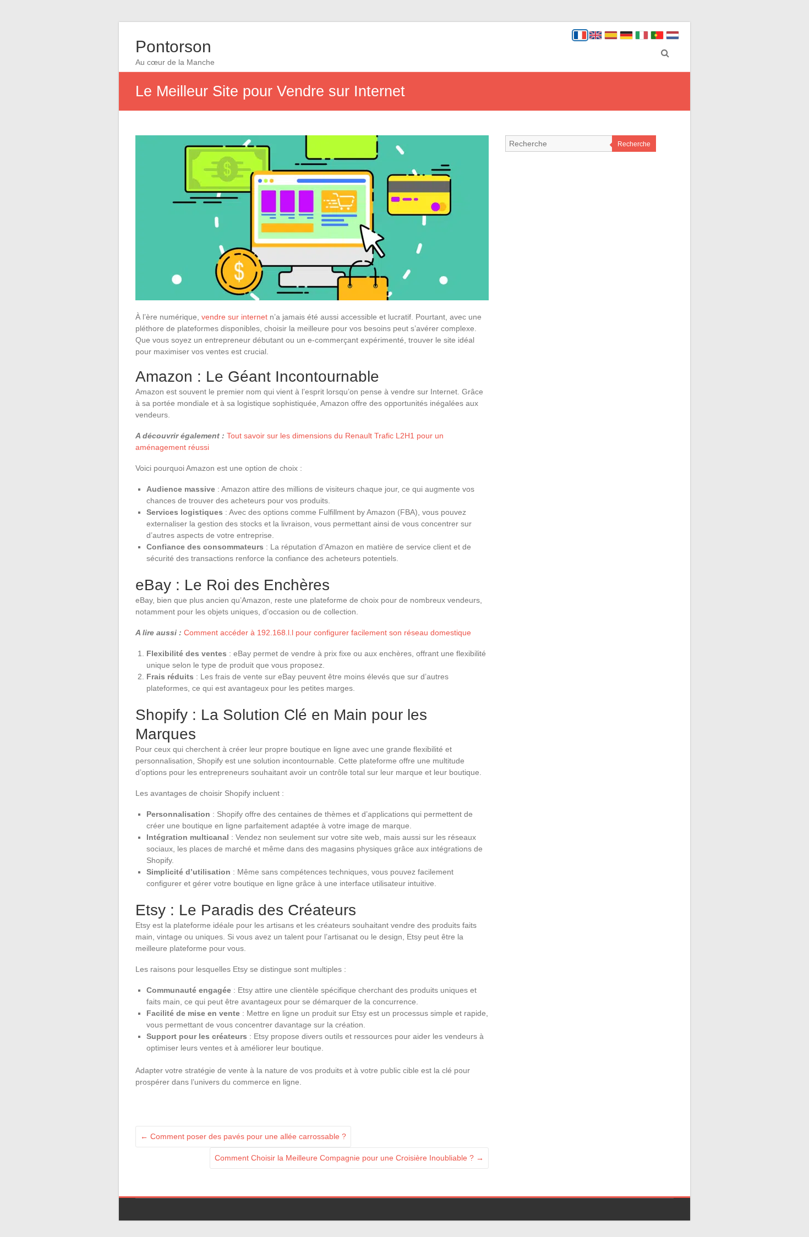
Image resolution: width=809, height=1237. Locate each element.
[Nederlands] (672, 35)
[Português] (657, 35)
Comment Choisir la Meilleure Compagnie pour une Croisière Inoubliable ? (349, 1157)
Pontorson (173, 46)
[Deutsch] (626, 35)
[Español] (610, 35)
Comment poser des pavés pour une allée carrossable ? (243, 1136)
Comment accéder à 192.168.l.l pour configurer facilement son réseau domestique (327, 632)
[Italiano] (641, 35)
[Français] (580, 35)
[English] (595, 35)
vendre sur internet (234, 316)
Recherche (634, 144)
